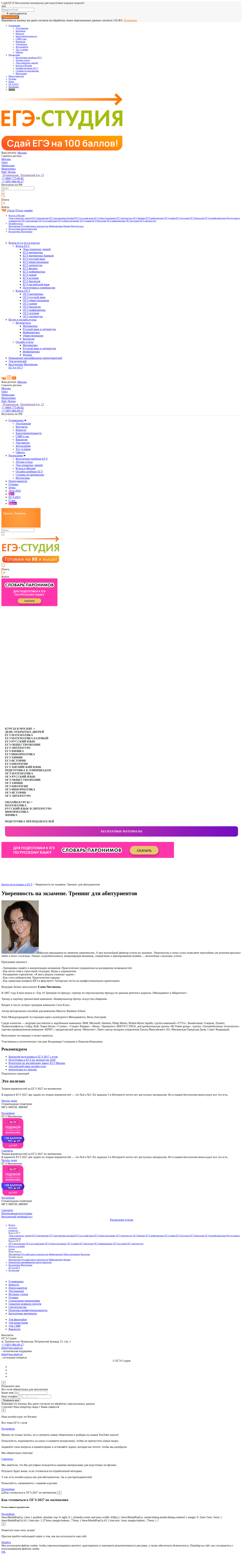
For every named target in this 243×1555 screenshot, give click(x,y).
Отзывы (12, 79)
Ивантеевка (8, 168)
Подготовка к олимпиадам (39, 287)
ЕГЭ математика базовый (62, 218)
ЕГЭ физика (139, 218)
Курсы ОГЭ (23, 290)
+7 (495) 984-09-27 (12, 181)
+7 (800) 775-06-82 (12, 178)
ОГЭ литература (148, 221)
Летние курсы (23, 60)
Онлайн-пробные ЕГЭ (27, 68)
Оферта (19, 52)
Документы (21, 44)
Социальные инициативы (24, 1300)
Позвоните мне (11, 1400)
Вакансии (20, 41)
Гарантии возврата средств (25, 1303)
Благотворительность (26, 36)
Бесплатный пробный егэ (16, 1216)
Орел (4, 162)
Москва (22, 152)
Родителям (14, 1270)
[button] (4, 863)
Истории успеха (18, 1294)
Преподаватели (16, 76)
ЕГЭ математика (40, 218)
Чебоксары (8, 165)
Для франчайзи (18, 1319)
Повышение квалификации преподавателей (35, 357)
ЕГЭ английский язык (215, 218)
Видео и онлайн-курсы (22, 319)
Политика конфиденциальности (28, 1310)
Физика (66, 226)
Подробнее (130, 20)
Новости (20, 33)
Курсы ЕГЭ (23, 246)
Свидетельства (18, 1307)
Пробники (14, 87)
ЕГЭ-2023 (14, 497)
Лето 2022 (15, 490)
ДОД (11, 493)
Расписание (14, 55)
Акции (12, 89)
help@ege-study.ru (12, 1347)
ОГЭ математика (29, 221)
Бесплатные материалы (121, 831)
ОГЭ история (133, 221)
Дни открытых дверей (27, 63)
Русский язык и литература (34, 226)
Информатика (56, 226)
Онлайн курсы (24, 341)
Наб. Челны (8, 171)
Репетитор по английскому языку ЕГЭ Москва (37, 1063)
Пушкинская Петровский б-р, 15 (22, 175)
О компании (14, 25)
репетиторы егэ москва (23, 1069)
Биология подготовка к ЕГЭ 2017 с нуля (33, 1056)
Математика (15, 226)
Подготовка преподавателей (23, 229)
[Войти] (3, 203)
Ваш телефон (9, 1396)
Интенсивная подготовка (16, 1213)
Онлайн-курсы (16, 223)
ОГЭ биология (99, 221)
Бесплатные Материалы (20, 231)
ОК (3, 1551)
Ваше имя (7, 1392)
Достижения (22, 28)
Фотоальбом (22, 47)
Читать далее (9, 1100)
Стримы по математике (27, 71)
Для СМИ (14, 1325)
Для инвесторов (18, 1322)
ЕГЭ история (182, 218)
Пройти (6, 1542)
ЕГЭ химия (170, 218)
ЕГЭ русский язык (84, 218)
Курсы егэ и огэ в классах (24, 242)
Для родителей (18, 361)
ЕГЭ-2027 (14, 84)
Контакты (20, 31)
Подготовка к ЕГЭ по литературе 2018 (32, 1059)
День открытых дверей (20, 218)
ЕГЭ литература (124, 218)
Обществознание (33, 335)
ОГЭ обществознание (68, 221)
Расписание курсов (121, 1219)
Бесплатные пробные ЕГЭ (29, 57)
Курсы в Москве (24, 65)
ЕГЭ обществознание (105, 218)
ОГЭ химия (86, 221)
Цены (11, 81)
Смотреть (7, 1150)
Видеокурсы (77, 226)
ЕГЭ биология (197, 218)
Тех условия (22, 49)
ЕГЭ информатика (155, 218)
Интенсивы (21, 73)
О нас (12, 500)
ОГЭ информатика (116, 221)
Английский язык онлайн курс (27, 1066)
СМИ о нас (21, 39)
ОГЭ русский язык (48, 221)
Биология (28, 338)
